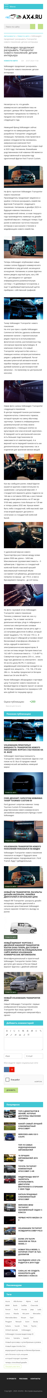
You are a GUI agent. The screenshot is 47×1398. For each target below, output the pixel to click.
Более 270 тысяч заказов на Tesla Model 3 (27, 1241)
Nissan (23, 1317)
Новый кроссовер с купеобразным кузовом (23, 1342)
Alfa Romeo (17, 1301)
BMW (7, 1305)
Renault (19, 1321)
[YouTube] (34, 1385)
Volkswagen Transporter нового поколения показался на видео (22, 847)
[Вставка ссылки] (41, 1031)
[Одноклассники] (26, 1385)
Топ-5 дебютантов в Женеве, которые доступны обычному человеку (29, 1115)
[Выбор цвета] (11, 1035)
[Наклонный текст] (10, 1031)
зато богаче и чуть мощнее (16, 1354)
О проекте (11, 1378)
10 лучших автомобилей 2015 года (28, 1158)
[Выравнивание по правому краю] (32, 1031)
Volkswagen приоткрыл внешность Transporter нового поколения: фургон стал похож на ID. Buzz (23, 748)
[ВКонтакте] (6, 1069)
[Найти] (32, 26)
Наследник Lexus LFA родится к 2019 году (29, 1261)
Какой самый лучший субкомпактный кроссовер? (30, 1126)
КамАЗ (26, 1338)
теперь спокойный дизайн (16, 1362)
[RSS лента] (39, 1385)
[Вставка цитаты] (20, 1035)
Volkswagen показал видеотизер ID (19, 1334)
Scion (27, 1321)
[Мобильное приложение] (8, 1385)
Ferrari (7, 1309)
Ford (16, 1309)
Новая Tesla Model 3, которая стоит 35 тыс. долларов (29, 1252)
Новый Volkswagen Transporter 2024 (22, 999)
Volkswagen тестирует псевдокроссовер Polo (30, 1229)
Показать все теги (12, 1366)
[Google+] (30, 1385)
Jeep (32, 1309)
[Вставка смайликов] (36, 1031)
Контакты (35, 1378)
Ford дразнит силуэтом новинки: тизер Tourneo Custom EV (23, 799)
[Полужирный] (7, 1031)
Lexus (7, 1313)
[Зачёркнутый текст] (19, 1031)
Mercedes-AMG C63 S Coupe (28, 1135)
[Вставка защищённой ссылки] (7, 1035)
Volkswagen (26, 1330)
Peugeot (8, 1321)
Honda (24, 1309)
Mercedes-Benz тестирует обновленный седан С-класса (30, 1208)
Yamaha (16, 1338)
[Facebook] (13, 1385)
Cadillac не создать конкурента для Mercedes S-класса (29, 1273)
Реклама (23, 1378)
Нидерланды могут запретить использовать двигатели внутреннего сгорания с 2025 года (30, 1183)
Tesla (25, 1326)
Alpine (28, 1301)
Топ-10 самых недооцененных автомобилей (27, 1147)
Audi (36, 1301)
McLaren (25, 1313)
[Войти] (40, 26)
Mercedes (36, 1313)
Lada (39, 1309)
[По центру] (27, 1031)
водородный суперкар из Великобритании (22, 1350)
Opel (31, 1317)
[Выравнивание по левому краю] (23, 1031)
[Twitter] (21, 1385)
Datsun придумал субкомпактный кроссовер (27, 1196)
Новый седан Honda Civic (15, 1346)
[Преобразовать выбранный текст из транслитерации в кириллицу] (24, 1035)
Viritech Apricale (11, 1330)
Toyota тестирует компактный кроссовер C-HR (27, 1168)
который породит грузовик (16, 1358)
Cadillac (24, 1305)
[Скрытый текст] (15, 1035)
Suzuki (17, 1326)
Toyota (33, 1326)
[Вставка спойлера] (28, 1035)
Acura (7, 1301)
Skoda (35, 1321)
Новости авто (11, 61)
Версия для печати (13, 706)
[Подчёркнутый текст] (14, 1031)
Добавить (11, 1090)
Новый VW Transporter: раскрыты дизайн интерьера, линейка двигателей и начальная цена (23, 894)
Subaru (8, 1326)
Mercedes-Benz (11, 1317)
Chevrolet (34, 1305)
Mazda (16, 1313)
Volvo (7, 1338)
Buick (15, 1305)
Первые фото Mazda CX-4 (30, 1218)
